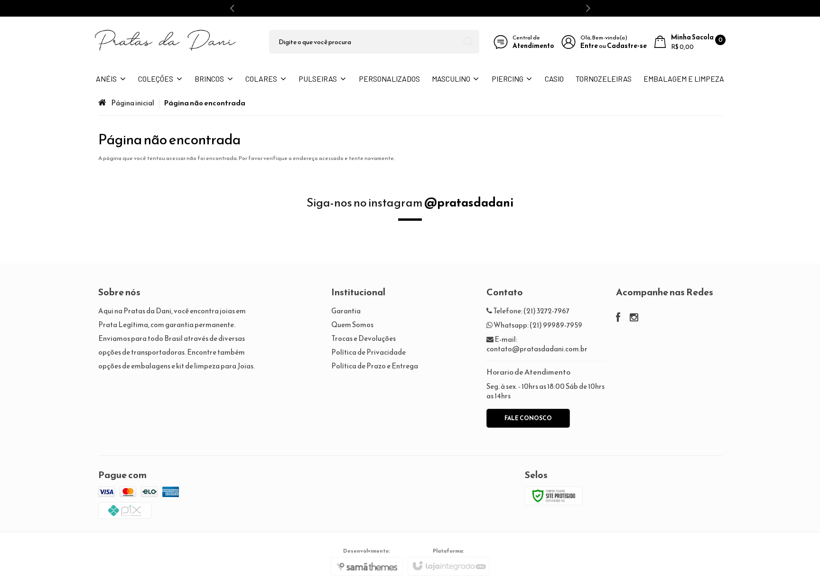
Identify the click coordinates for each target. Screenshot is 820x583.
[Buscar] (468, 42)
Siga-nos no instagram (410, 202)
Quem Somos (352, 324)
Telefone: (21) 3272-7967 (530, 310)
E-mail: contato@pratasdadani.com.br (536, 344)
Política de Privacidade (368, 352)
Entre (589, 46)
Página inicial (132, 102)
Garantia (346, 310)
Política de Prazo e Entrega (374, 365)
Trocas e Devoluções (363, 338)
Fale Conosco (528, 418)
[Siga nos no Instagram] (634, 318)
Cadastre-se (627, 46)
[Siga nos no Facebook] (618, 318)
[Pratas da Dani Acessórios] (165, 42)
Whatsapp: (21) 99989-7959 (537, 325)
